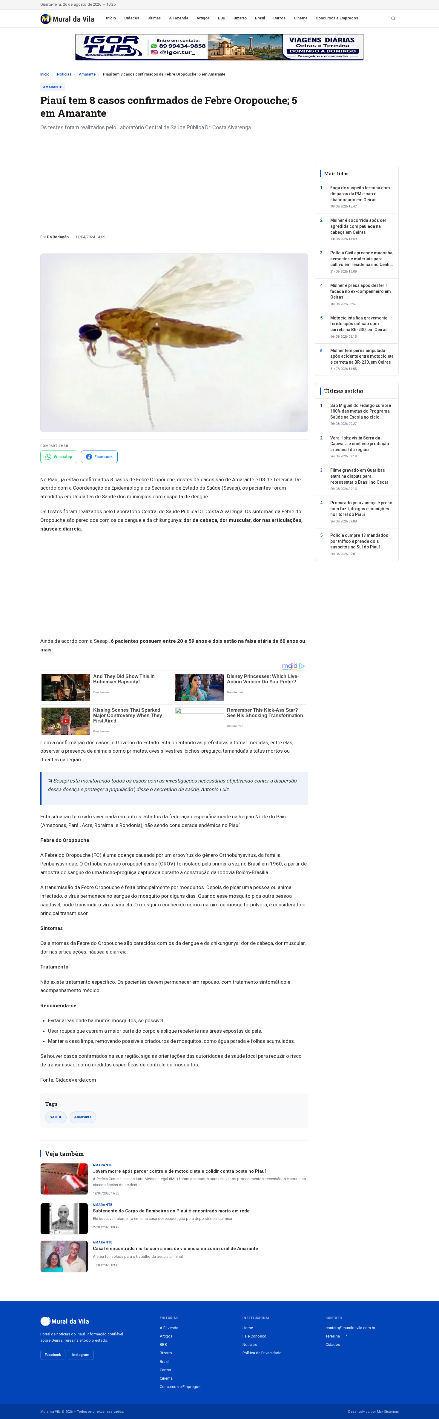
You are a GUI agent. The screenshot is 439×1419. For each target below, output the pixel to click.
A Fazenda (178, 18)
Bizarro (240, 18)
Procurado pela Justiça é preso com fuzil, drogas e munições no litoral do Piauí (361, 508)
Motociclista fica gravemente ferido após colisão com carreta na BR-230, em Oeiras (359, 324)
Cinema (300, 18)
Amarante (87, 74)
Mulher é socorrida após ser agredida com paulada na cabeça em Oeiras (358, 226)
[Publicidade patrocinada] (219, 47)
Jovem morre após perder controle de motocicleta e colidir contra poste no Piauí (179, 1171)
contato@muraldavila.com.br (350, 1328)
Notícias (64, 74)
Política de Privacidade (261, 1353)
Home (247, 1328)
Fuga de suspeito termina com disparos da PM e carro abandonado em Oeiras (360, 193)
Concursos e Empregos (337, 18)
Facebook (53, 1355)
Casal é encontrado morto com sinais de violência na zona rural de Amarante (175, 1248)
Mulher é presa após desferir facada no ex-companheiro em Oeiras (360, 291)
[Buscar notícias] (393, 18)
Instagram (80, 1355)
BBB (221, 18)
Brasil (260, 18)
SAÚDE (56, 1117)
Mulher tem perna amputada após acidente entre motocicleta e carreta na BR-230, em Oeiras (362, 356)
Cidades (131, 18)
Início (111, 18)
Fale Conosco (254, 1336)
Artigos (203, 18)
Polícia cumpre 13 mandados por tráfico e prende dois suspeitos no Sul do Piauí (359, 541)
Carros (279, 18)
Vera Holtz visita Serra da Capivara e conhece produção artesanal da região (359, 443)
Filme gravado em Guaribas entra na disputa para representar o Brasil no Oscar (359, 476)
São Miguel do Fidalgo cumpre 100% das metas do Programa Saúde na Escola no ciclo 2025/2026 (360, 411)
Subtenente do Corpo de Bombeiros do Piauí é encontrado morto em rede (171, 1211)
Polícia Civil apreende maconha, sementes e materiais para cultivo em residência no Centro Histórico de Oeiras (361, 259)
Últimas (154, 18)
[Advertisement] (174, 180)
